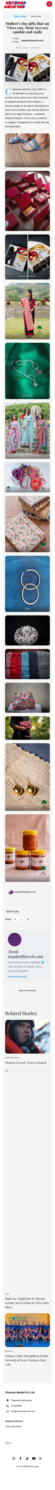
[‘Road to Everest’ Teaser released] (27, 1037)
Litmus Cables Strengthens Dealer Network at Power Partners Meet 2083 (26, 1360)
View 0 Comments (27, 990)
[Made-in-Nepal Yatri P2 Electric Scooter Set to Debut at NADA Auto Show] (27, 1179)
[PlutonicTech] (31, 1466)
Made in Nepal (20, 16)
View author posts (17, 976)
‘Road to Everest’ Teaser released (26, 1062)
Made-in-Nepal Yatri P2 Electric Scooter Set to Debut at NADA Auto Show (27, 1302)
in (28, 919)
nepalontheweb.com (24, 891)
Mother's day (12, 911)
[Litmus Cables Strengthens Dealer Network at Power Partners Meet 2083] (27, 1330)
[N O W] (16, 8)
